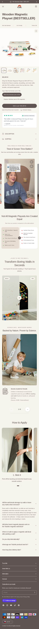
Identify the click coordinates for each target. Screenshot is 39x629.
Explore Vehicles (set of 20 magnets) (14, 99)
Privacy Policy (27, 596)
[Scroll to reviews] (19, 22)
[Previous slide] (3, 47)
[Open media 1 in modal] (36, 31)
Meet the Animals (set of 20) (12, 94)
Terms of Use (19, 596)
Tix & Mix (8, 625)
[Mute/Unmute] (31, 166)
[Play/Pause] (31, 162)
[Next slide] (36, 47)
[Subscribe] (34, 592)
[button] (3, 6)
